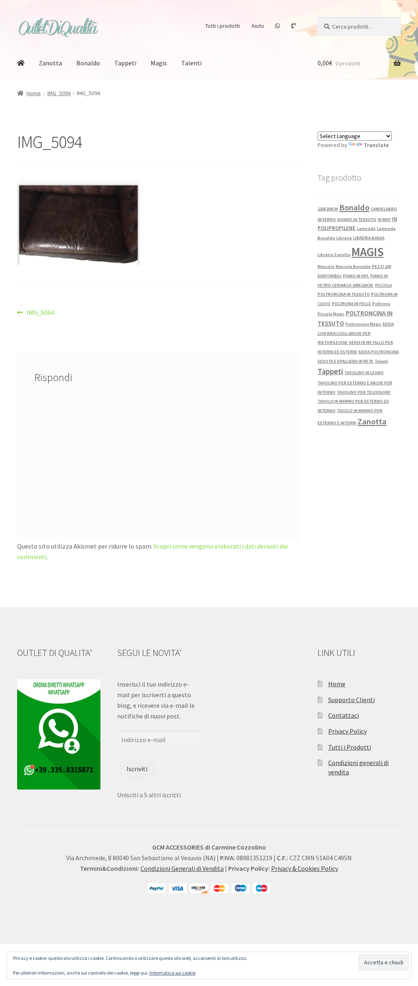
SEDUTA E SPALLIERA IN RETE (346, 361)
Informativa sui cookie (172, 973)
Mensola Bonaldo (353, 266)
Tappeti (125, 63)
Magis (159, 63)
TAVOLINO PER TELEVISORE (364, 392)
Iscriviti (137, 769)
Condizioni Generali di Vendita (182, 868)
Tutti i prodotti (222, 25)
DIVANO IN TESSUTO (356, 219)
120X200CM (328, 209)
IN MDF (384, 219)
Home (34, 93)
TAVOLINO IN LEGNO (364, 372)
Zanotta (50, 63)
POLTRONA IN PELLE (351, 303)
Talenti (191, 63)
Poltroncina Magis (363, 324)
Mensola (326, 266)
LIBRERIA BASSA (369, 238)
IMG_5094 (59, 93)
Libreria (344, 238)
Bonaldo (88, 63)
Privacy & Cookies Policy (304, 868)
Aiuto (257, 25)
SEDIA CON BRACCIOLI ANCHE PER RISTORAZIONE (356, 333)
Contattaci (343, 715)
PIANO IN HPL (356, 276)
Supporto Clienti (351, 700)
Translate (376, 145)
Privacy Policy (347, 731)
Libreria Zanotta (334, 254)
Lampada (366, 228)
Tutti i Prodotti (349, 747)
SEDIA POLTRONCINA (378, 352)
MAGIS (367, 251)
